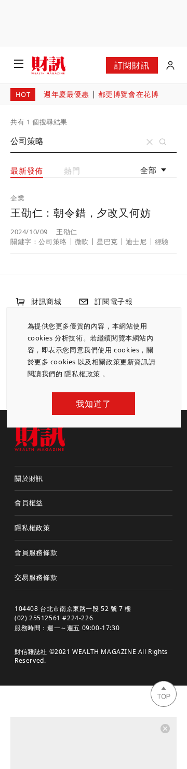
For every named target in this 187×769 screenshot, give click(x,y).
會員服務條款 (36, 552)
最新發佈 (26, 170)
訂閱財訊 (131, 65)
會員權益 (29, 502)
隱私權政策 (82, 373)
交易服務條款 (36, 577)
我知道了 (93, 403)
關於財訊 (29, 478)
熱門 (72, 170)
